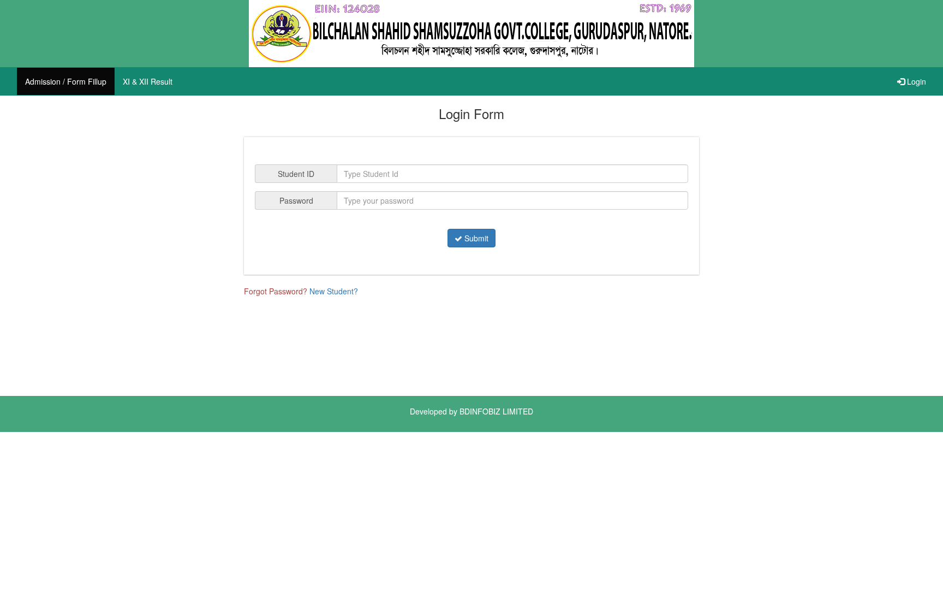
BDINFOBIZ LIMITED (496, 411)
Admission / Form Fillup (65, 81)
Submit (475, 238)
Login (915, 81)
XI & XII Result (147, 81)
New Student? (333, 291)
